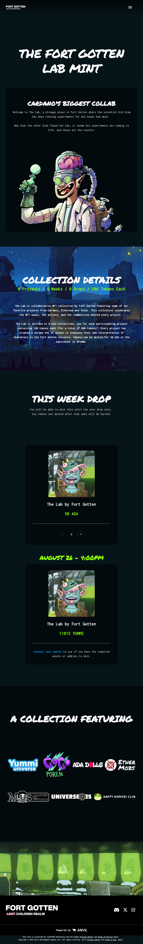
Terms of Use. (111, 940)
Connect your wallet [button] (48, 651)
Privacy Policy (86, 937)
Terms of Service (105, 937)
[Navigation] (130, 7)
